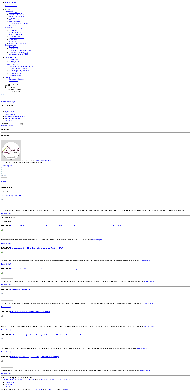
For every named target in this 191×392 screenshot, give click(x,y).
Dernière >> (68, 379)
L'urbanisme (13, 18)
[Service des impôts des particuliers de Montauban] (4, 323)
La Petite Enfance (14, 48)
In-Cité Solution (38, 389)
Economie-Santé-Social (12, 65)
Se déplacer (12, 41)
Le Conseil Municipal (15, 13)
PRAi (66, 389)
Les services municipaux (16, 14)
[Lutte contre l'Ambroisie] (7, 300)
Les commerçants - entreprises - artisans (21, 66)
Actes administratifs (15, 22)
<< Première (5, 379)
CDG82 (50, 389)
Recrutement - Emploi (16, 34)
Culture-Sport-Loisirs (11, 57)
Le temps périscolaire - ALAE (18, 52)
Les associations (14, 59)
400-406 (48, 379)
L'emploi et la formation (16, 72)
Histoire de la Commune (16, 79)
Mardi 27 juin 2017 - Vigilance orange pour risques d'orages (34, 357)
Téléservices (13, 31)
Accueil (3, 181)
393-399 (42, 379)
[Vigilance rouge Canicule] (9, 207)
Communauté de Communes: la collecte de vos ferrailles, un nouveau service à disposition (46, 269)
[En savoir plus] (6, 214)
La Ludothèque (13, 63)
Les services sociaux (15, 75)
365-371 (20, 379)
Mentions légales (10, 382)
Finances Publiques (15, 32)
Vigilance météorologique (13, 118)
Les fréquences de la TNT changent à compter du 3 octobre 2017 (36, 248)
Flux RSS (4, 98)
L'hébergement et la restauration (19, 70)
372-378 (25, 379)
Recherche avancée (7, 125)
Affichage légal (9, 113)
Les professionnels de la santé (18, 68)
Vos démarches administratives (18, 29)
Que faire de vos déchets (16, 38)
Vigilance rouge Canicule (11, 195)
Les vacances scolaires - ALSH (18, 54)
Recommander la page (8, 102)
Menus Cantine (9, 111)
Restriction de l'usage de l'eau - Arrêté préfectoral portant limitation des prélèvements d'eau (47, 335)
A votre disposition (15, 36)
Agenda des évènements (43, 160)
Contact (7, 386)
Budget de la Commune (16, 16)
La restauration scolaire (16, 56)
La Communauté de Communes (19, 23)
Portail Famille (13, 47)
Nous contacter (13, 25)
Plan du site (8, 384)
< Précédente (13, 379)
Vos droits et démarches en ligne (15, 116)
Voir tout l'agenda (6, 166)
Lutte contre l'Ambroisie (20, 290)
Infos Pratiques (9, 27)
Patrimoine (8, 77)
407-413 (54, 379)
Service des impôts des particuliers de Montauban (30, 312)
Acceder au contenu (11, 2)
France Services (14, 39)
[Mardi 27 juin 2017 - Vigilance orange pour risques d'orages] (7, 367)
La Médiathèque (14, 61)
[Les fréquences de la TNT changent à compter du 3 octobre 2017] (7, 257)
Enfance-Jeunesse (10, 45)
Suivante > (60, 379)
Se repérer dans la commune (17, 43)
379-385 (31, 379)
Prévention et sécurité (15, 20)
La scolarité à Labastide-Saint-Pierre (20, 50)
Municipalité (9, 11)
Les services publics (15, 74)
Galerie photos (13, 81)
